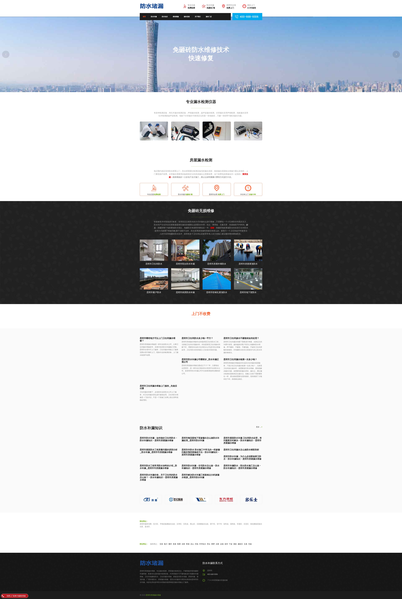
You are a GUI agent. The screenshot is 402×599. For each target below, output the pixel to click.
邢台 (208, 544)
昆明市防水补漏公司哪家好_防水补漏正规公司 (200, 360)
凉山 (192, 544)
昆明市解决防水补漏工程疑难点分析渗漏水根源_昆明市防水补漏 (200, 476)
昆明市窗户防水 (154, 292)
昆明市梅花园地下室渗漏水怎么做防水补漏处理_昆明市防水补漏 (200, 439)
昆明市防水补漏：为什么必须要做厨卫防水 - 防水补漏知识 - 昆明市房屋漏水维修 (242, 457)
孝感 (187, 544)
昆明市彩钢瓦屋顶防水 (216, 292)
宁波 (230, 544)
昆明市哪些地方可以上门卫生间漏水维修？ (157, 339)
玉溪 (245, 544)
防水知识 (165, 17)
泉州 (226, 544)
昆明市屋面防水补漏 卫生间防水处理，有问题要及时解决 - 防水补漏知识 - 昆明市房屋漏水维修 (243, 440)
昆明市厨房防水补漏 (185, 292)
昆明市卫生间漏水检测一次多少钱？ (240, 359)
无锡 (250, 544)
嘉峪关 (240, 544)
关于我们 (198, 17)
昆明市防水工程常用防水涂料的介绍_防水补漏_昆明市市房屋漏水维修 (158, 467)
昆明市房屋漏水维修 (153, 595)
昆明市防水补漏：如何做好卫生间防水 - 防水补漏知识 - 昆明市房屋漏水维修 (158, 439)
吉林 (217, 544)
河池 (196, 544)
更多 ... (258, 427)
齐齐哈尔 (202, 544)
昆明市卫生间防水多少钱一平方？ (197, 338)
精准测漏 (176, 17)
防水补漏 (154, 17)
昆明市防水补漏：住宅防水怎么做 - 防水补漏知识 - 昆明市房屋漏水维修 (200, 467)
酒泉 (235, 544)
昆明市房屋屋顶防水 (248, 263)
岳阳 (183, 544)
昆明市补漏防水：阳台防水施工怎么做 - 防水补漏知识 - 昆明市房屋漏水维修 (242, 467)
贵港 (174, 544)
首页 (144, 17)
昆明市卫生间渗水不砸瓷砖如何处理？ (241, 338)
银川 (165, 544)
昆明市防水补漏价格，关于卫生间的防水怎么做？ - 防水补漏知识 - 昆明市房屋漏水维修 (159, 477)
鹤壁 (213, 544)
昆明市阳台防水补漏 (185, 263)
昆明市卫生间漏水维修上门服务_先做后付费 (158, 387)
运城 (222, 544)
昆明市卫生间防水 (154, 263)
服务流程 (187, 17)
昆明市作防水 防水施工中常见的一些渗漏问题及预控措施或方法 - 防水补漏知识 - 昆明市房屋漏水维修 (201, 452)
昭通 (179, 544)
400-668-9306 (212, 574)
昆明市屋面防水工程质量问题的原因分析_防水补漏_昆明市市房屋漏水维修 (158, 451)
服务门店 (209, 17)
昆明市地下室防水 (248, 292)
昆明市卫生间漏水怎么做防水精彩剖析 (241, 449)
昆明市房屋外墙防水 (216, 263)
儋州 (170, 544)
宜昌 (161, 544)
